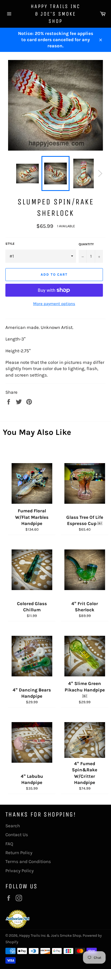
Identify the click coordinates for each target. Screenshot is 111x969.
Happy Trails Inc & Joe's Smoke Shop (55, 13)
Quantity (86, 244)
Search (12, 825)
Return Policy (18, 852)
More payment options (54, 303)
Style (10, 244)
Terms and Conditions (28, 861)
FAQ (9, 843)
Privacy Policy (19, 870)
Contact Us (16, 834)
